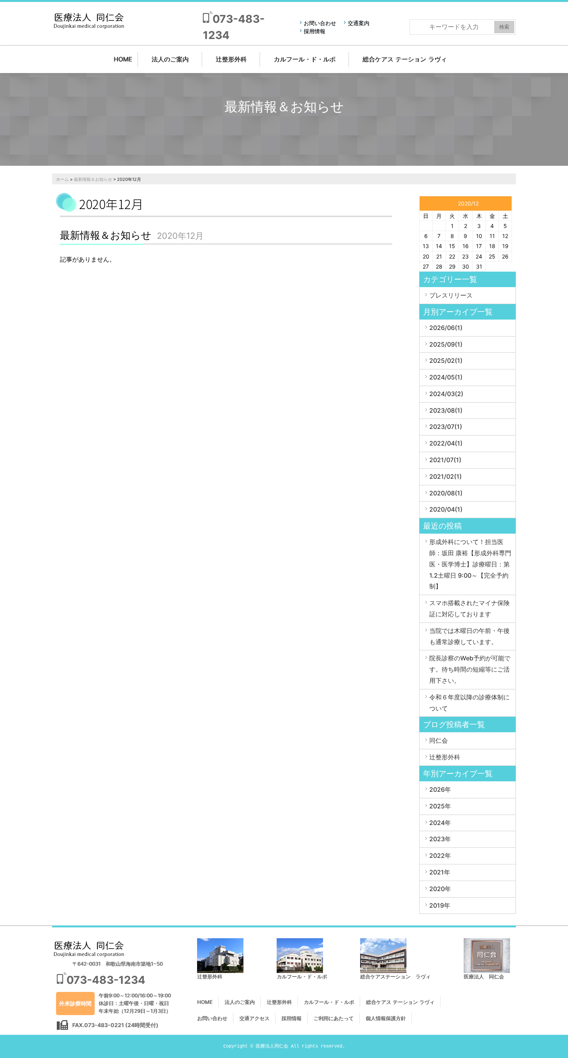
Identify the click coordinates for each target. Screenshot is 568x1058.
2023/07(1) (445, 426)
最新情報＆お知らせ (93, 179)
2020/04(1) (446, 509)
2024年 (440, 823)
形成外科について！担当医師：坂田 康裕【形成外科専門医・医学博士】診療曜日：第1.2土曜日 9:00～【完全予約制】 (470, 564)
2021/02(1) (445, 476)
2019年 (439, 905)
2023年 (440, 839)
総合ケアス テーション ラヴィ (404, 59)
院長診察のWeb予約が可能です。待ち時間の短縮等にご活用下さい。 (469, 669)
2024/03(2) (446, 394)
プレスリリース (451, 295)
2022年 (440, 855)
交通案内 (358, 23)
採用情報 (314, 31)
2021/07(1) (445, 460)
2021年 (439, 872)
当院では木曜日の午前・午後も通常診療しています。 (469, 636)
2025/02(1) (446, 360)
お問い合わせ (320, 23)
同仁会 (438, 740)
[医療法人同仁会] (89, 20)
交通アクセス (254, 1018)
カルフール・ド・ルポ (304, 59)
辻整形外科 (231, 59)
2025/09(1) (446, 344)
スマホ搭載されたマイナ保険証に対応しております (469, 608)
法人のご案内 (170, 59)
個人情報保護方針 (386, 1018)
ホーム (62, 179)
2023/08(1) (446, 410)
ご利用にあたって (333, 1018)
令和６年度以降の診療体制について (469, 702)
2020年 (440, 889)
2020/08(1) (446, 493)
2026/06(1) (446, 328)
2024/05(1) (446, 377)
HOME (123, 59)
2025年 (440, 806)
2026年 (440, 789)
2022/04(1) (446, 443)
